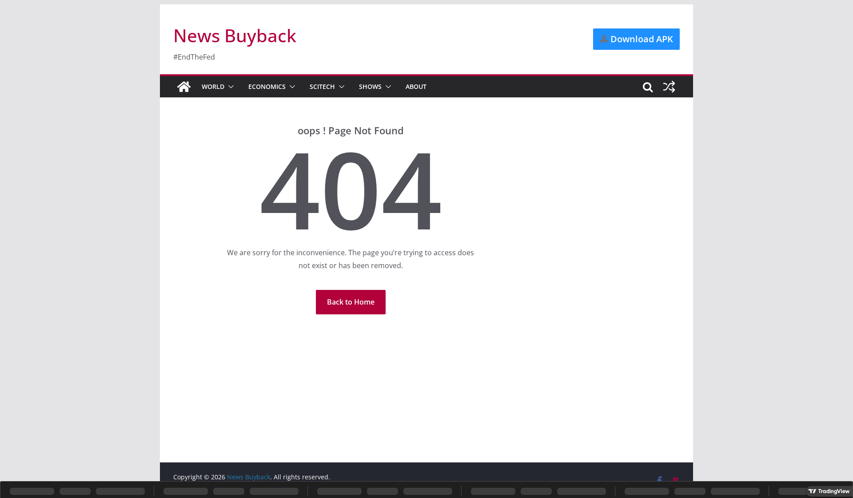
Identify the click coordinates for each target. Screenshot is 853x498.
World (213, 86)
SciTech (322, 86)
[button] (229, 86)
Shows (370, 86)
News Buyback (234, 35)
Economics (267, 86)
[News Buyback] (184, 86)
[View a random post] (669, 86)
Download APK (640, 39)
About (416, 86)
